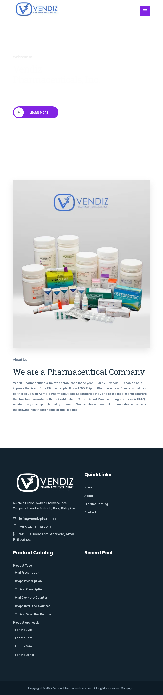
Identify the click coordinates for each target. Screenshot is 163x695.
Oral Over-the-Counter (31, 597)
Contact (90, 512)
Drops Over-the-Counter (32, 606)
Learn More (39, 112)
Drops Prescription (28, 581)
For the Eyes (23, 630)
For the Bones (25, 655)
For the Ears (23, 638)
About (88, 496)
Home (88, 487)
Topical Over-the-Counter (33, 614)
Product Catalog (96, 504)
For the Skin (23, 646)
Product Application (27, 622)
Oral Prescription (27, 572)
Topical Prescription (29, 589)
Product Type (22, 565)
